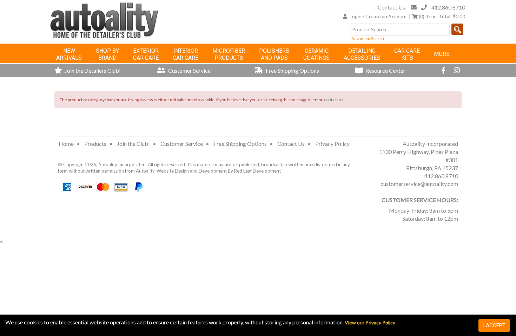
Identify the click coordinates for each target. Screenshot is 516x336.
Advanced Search (367, 38)
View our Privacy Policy (370, 322)
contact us (333, 99)
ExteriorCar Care (146, 54)
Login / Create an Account (378, 16)
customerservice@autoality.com (419, 183)
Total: (442, 16)
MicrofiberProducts (228, 54)
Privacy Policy (332, 143)
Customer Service (189, 70)
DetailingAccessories (362, 54)
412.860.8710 (448, 7)
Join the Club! (133, 143)
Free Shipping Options (292, 70)
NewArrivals (69, 54)
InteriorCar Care (185, 54)
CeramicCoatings (316, 54)
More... (443, 54)
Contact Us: (392, 7)
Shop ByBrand (107, 54)
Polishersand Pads (274, 54)
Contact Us (291, 143)
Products (95, 143)
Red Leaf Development (257, 171)
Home (66, 143)
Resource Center (384, 70)
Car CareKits (407, 54)
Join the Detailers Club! (92, 70)
